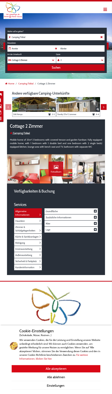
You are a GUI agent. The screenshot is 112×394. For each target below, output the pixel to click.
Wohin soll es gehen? (15, 31)
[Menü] (105, 9)
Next (104, 107)
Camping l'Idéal (21, 133)
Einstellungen (56, 385)
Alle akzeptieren (56, 368)
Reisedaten (11, 43)
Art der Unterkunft (14, 54)
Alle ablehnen (56, 377)
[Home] (13, 8)
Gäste (58, 54)
